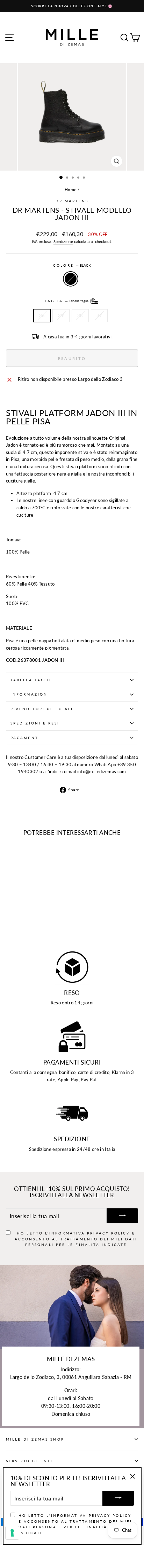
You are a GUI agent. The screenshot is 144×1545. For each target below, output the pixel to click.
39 (61, 315)
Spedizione (63, 241)
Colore (72, 265)
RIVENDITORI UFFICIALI (41, 709)
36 (42, 315)
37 (99, 315)
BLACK (71, 279)
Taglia (67, 301)
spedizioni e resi (35, 723)
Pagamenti (25, 738)
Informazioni (30, 694)
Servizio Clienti (29, 1461)
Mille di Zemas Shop (35, 1439)
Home (70, 189)
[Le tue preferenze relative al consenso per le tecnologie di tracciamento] (12, 1532)
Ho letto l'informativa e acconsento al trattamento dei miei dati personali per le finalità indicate (76, 1239)
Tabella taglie (31, 680)
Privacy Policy (108, 1233)
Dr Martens (72, 201)
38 (80, 315)
